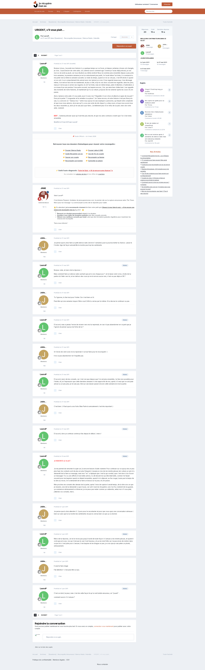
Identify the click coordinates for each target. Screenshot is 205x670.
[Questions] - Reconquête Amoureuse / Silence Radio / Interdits (76, 38)
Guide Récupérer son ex (74, 154)
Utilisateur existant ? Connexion (147, 4)
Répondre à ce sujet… (54, 637)
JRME (43, 188)
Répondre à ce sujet (124, 46)
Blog (58, 11)
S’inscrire (167, 4)
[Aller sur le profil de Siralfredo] (142, 90)
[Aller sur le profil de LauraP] (37, 37)
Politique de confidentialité (42, 660)
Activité (87, 11)
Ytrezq (150, 105)
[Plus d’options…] (132, 63)
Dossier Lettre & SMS (95, 150)
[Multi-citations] (55, 128)
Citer (60, 128)
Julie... (43, 238)
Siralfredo (151, 93)
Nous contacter (102, 664)
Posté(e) (61, 63)
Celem (150, 116)
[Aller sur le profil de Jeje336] (142, 135)
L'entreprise (77, 11)
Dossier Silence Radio (73, 150)
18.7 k (44, 207)
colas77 (150, 127)
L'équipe (66, 11)
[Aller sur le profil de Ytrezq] (142, 101)
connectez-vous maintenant (103, 626)
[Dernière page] (50, 55)
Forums (50, 11)
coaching (101, 174)
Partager (113, 37)
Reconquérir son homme (74, 161)
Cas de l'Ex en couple (96, 154)
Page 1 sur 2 (59, 55)
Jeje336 (150, 141)
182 (44, 257)
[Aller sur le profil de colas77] (142, 124)
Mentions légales (59, 660)
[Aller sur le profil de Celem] (142, 113)
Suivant (44, 55)
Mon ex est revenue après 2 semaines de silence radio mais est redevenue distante (155, 137)
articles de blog (81, 174)
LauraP (46, 36)
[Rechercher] (170, 11)
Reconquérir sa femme (96, 157)
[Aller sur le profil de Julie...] (43, 245)
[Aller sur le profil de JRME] (43, 196)
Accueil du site (39, 11)
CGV (68, 660)
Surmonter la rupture (95, 161)
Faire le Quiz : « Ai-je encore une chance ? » (95, 171)
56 (44, 82)
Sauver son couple (72, 157)
